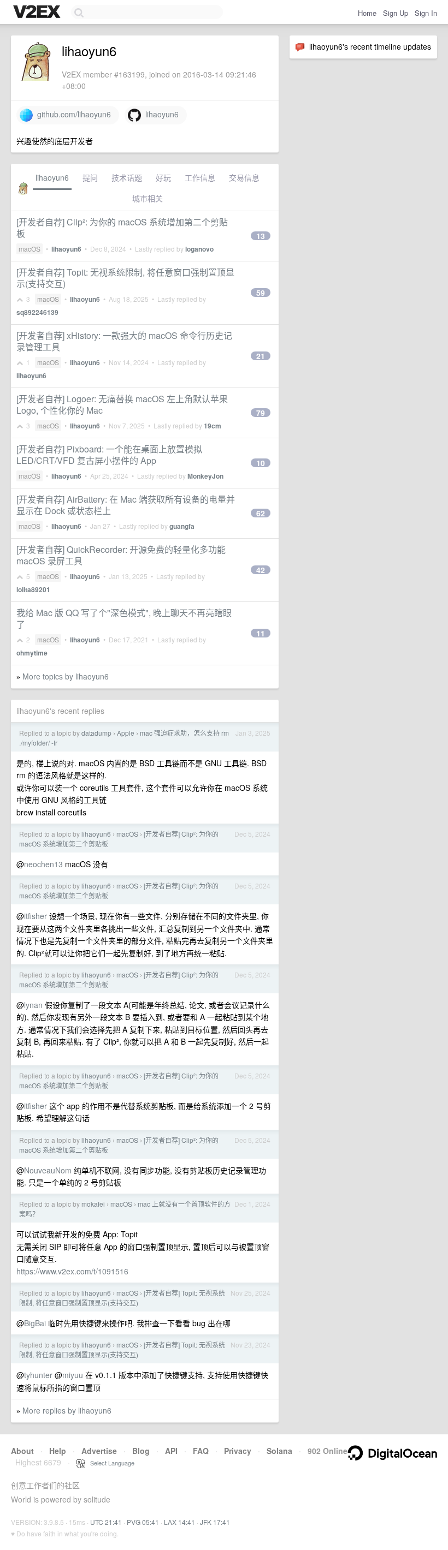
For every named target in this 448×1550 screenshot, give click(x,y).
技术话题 (126, 177)
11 (260, 633)
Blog (141, 1450)
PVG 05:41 (143, 1522)
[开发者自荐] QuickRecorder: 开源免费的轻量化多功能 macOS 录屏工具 (121, 555)
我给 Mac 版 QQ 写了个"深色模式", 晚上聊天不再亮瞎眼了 (124, 618)
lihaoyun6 (160, 114)
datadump (96, 732)
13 (260, 235)
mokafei (93, 1203)
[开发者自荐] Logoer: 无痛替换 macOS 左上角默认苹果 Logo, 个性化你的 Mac (122, 404)
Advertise (99, 1450)
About (22, 1450)
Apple (125, 732)
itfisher (35, 915)
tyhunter (38, 1374)
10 (260, 462)
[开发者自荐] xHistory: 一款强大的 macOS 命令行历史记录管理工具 (124, 341)
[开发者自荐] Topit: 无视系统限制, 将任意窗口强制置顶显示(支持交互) (125, 278)
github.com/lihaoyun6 (72, 114)
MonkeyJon (205, 476)
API (171, 1450)
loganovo (199, 249)
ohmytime (32, 653)
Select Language (109, 1462)
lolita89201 (33, 589)
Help (57, 1450)
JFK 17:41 (215, 1522)
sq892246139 (37, 312)
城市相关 (147, 198)
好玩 (163, 177)
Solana (279, 1450)
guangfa (181, 526)
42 (260, 569)
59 (260, 292)
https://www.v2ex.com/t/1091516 (72, 1271)
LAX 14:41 (179, 1522)
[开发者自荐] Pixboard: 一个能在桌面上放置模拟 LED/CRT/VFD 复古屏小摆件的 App (109, 455)
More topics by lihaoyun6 (65, 676)
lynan (33, 1004)
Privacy (237, 1450)
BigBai (35, 1323)
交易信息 (244, 177)
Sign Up (395, 13)
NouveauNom (48, 1170)
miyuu (72, 1374)
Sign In (426, 13)
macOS (29, 248)
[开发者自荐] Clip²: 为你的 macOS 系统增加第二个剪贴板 (122, 228)
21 (260, 355)
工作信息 (200, 177)
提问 (90, 177)
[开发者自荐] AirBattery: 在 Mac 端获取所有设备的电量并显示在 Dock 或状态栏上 (125, 505)
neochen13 (43, 864)
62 (260, 513)
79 (260, 412)
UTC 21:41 (106, 1522)
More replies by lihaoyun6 (66, 1410)
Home (367, 13)
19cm (212, 426)
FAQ (201, 1450)
